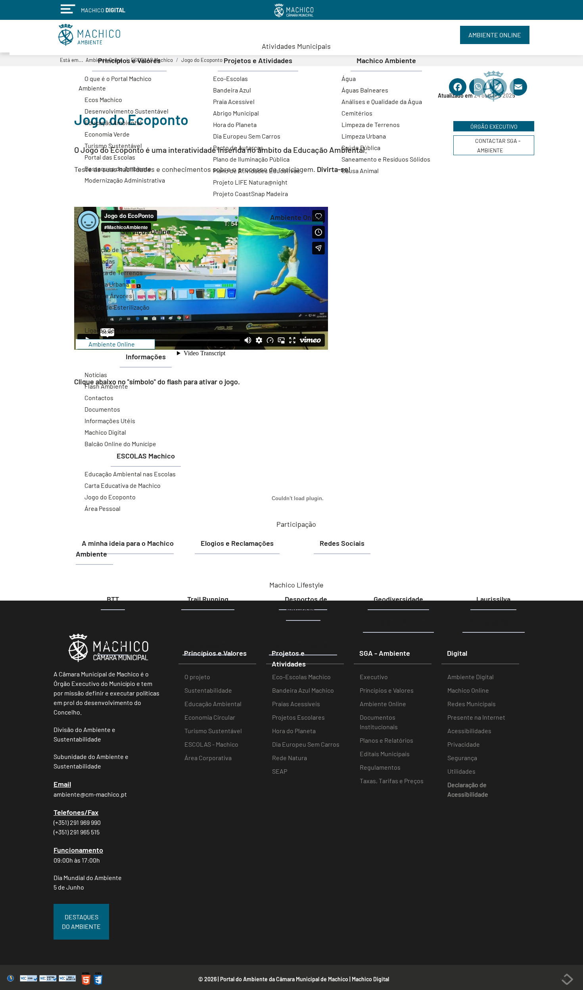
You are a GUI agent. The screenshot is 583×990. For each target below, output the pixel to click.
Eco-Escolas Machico (301, 676)
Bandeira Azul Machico (303, 690)
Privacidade (463, 744)
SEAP (279, 771)
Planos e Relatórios (386, 740)
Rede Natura (289, 757)
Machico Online (468, 690)
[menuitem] (296, 46)
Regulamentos (380, 767)
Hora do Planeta (294, 730)
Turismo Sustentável (213, 730)
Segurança (462, 757)
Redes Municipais (471, 703)
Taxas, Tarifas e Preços (392, 780)
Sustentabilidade (208, 690)
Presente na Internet (476, 717)
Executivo (374, 676)
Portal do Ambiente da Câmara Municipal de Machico (284, 979)
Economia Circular (209, 717)
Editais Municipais (385, 753)
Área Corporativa (208, 757)
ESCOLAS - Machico (211, 744)
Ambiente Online (383, 703)
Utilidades (461, 771)
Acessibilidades (469, 730)
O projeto (197, 676)
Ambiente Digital (470, 676)
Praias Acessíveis (296, 703)
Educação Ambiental (213, 703)
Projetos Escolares (298, 717)
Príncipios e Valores (387, 690)
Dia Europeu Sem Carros (305, 744)
